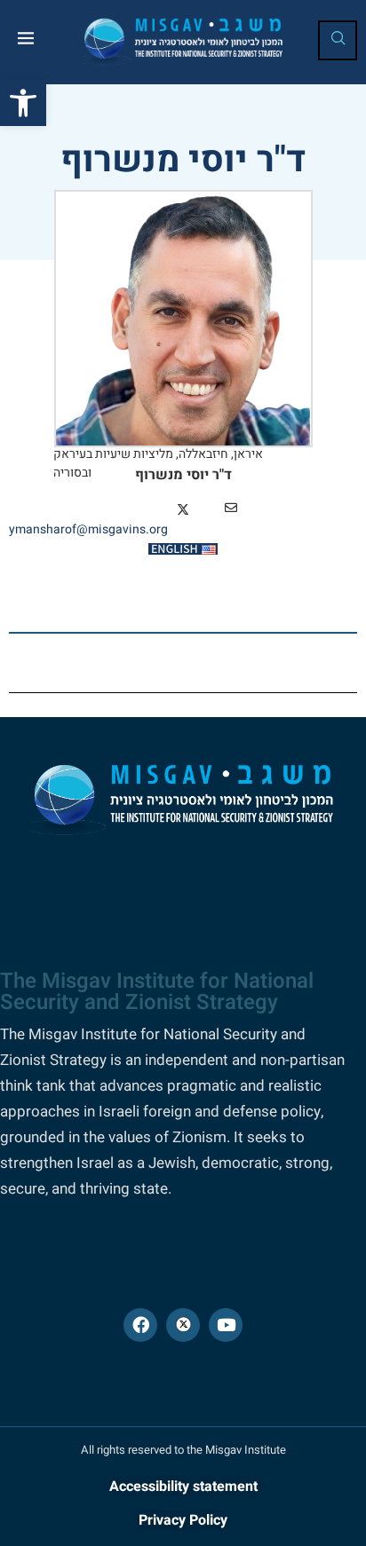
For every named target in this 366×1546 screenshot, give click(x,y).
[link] (23, 103)
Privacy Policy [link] (183, 1520)
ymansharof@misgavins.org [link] (88, 529)
